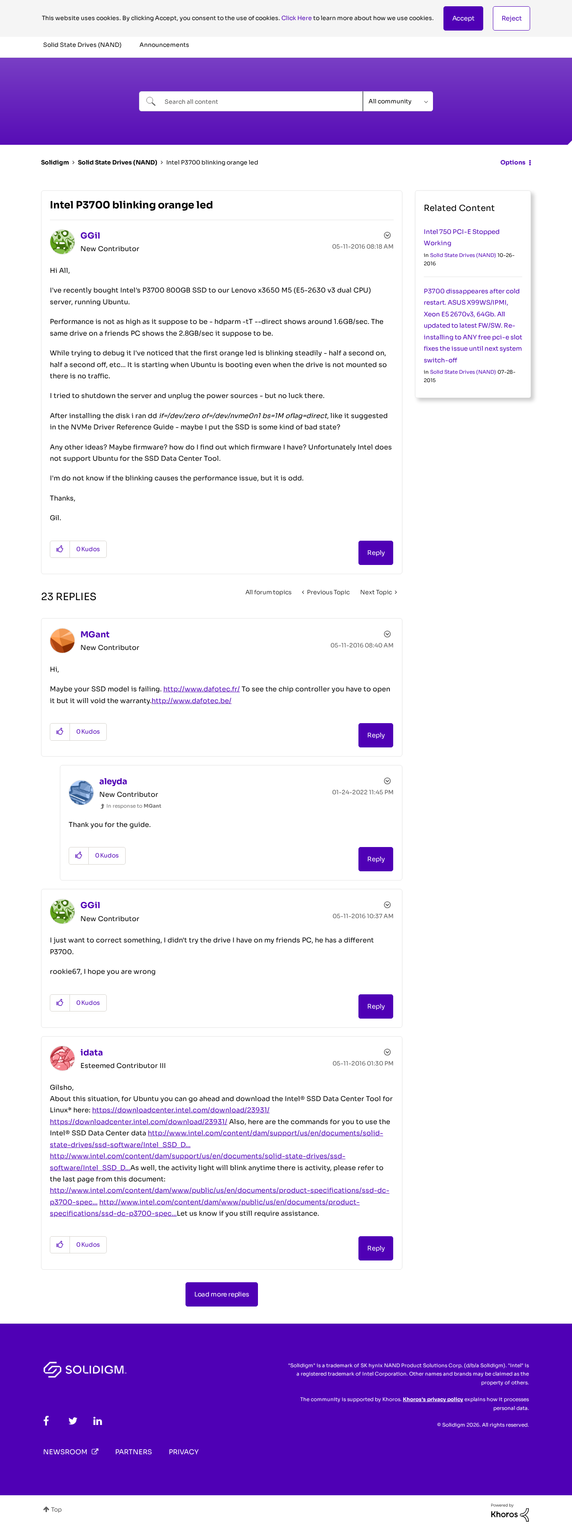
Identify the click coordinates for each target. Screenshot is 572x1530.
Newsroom (65, 1452)
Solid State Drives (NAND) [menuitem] (82, 45)
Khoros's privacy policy (433, 1399)
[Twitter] (72, 1421)
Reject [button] (512, 18)
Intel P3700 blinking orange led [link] (212, 162)
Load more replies (221, 1294)
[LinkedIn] (97, 1421)
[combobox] (251, 101)
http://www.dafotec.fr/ (201, 689)
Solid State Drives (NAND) (117, 162)
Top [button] (56, 1509)
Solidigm (55, 162)
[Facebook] (46, 1421)
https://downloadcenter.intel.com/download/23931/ (181, 1110)
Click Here (296, 18)
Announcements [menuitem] (164, 45)
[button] (463, 18)
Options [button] (513, 162)
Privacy (183, 1452)
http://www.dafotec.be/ (192, 700)
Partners (133, 1452)
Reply (375, 553)
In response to (133, 806)
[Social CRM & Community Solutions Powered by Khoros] (510, 1512)
